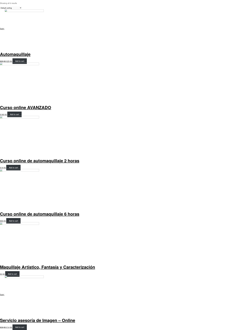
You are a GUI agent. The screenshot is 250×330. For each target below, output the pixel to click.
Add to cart (19, 61)
